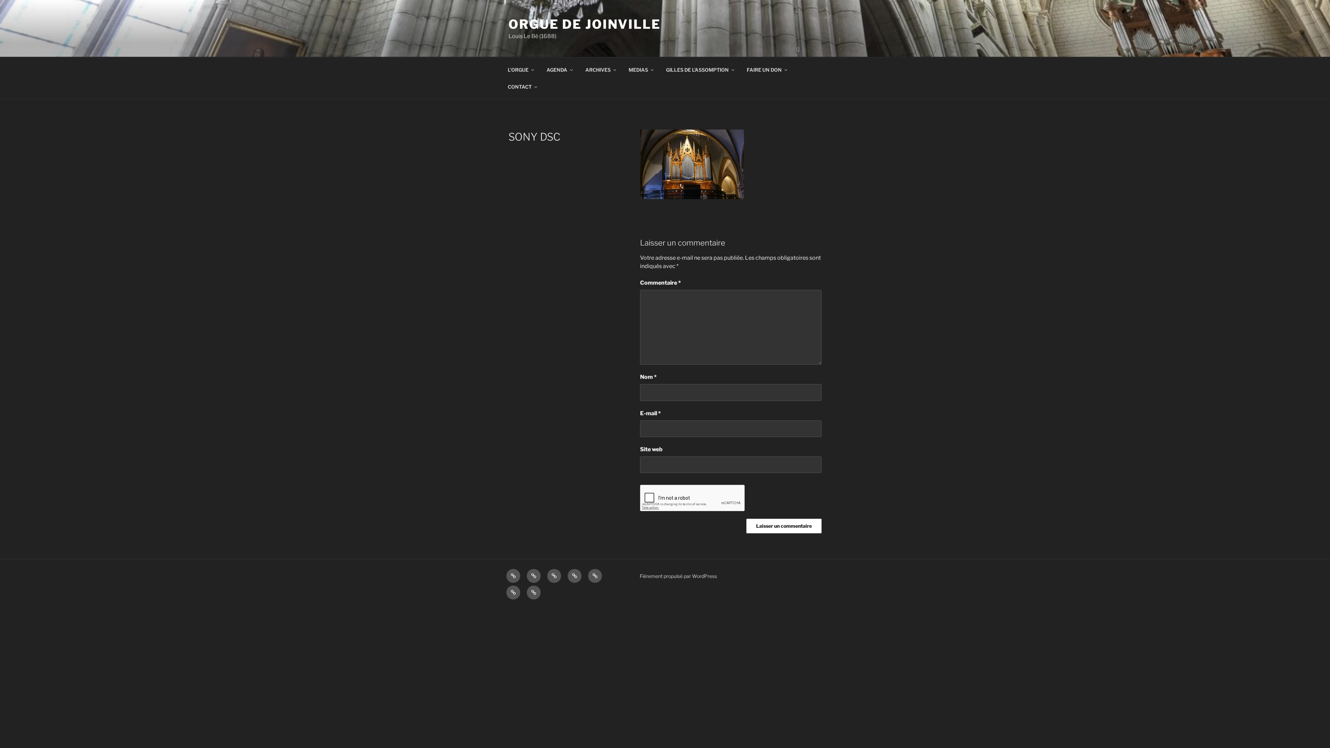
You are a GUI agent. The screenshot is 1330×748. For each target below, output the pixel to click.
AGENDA (557, 70)
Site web (651, 449)
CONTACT (520, 87)
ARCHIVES (598, 70)
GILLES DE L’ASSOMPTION (697, 70)
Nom (648, 377)
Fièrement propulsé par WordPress (678, 576)
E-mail (650, 413)
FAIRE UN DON (764, 70)
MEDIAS (638, 70)
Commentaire (660, 282)
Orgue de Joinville (584, 24)
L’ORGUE (518, 70)
